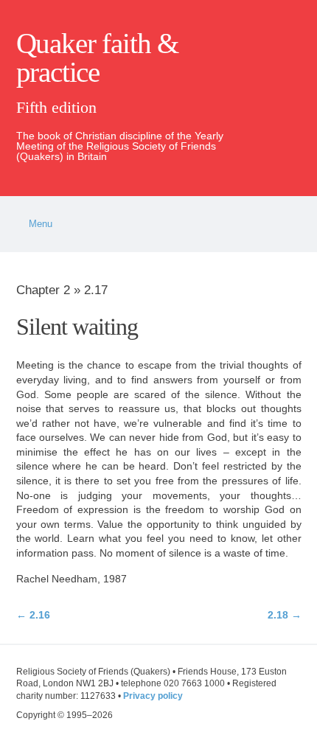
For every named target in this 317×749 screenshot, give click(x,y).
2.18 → (284, 615)
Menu (40, 224)
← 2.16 (33, 615)
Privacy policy (153, 696)
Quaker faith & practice (97, 57)
